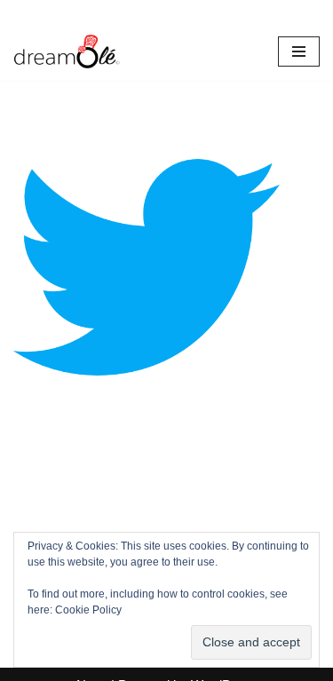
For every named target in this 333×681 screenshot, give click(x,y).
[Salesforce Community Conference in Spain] (66, 51)
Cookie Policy (88, 610)
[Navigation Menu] (299, 51)
